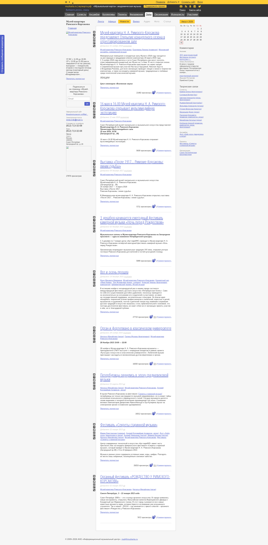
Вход (200, 2)
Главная (69, 14)
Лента (101, 21)
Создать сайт (188, 2)
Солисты (81, 14)
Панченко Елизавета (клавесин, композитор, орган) (192, 116)
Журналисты (177, 14)
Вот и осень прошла (114, 272)
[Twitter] (94, 38)
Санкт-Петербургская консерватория (188, 154)
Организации (161, 14)
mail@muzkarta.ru (130, 539)
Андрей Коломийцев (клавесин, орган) (142, 433)
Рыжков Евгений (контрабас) (191, 103)
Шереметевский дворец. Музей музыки (128, 285)
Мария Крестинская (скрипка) (112, 433)
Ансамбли (94, 14)
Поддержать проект (155, 6)
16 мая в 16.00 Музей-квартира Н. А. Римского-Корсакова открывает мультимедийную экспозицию (133, 108)
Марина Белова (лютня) (158, 435)
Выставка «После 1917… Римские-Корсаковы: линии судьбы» (131, 164)
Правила (160, 2)
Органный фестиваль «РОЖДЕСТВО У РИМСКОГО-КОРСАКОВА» (135, 479)
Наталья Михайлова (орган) (112, 337)
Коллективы (108, 14)
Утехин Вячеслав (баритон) (191, 109)
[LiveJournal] (94, 46)
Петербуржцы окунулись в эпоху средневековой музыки (134, 377)
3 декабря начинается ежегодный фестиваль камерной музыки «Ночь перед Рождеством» (132, 220)
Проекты (122, 14)
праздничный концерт (189, 76)
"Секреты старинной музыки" (150, 394)
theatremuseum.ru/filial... (77, 114)
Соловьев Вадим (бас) (188, 95)
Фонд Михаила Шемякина (111, 280)
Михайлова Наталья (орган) (191, 120)
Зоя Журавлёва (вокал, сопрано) (127, 282)
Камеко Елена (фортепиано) (191, 92)
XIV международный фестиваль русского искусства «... (189, 57)
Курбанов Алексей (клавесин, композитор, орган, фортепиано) (191, 125)
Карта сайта (195, 10)
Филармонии (136, 14)
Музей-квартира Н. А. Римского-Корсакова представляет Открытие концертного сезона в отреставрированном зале (132, 37)
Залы (149, 14)
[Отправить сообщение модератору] (2, 54)
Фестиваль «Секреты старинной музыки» (128, 424)
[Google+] (94, 43)
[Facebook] (94, 35)
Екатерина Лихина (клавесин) (145, 50)
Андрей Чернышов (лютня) (135, 435)
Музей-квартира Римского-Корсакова (115, 50)
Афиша (112, 21)
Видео (136, 21)
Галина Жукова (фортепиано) (137, 337)
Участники (192, 14)
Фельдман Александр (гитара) (192, 106)
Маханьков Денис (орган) (189, 112)
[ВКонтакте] (94, 32)
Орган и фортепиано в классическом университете (135, 328)
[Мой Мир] (94, 40)
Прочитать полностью (75, 79)
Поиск (183, 10)
